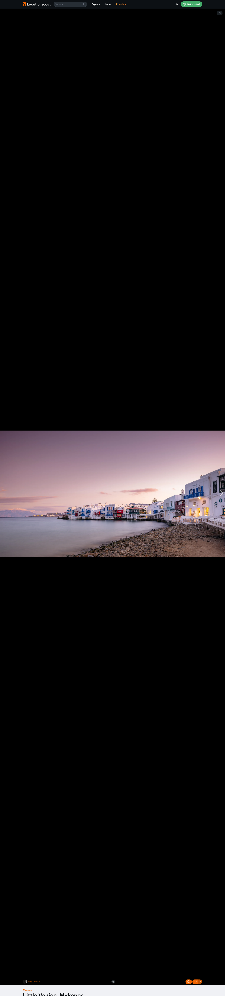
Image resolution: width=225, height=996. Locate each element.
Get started (193, 4)
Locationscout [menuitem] (37, 4)
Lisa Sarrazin (34, 982)
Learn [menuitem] (108, 4)
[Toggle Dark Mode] (177, 4)
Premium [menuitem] (121, 4)
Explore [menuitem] (96, 4)
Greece (27, 990)
